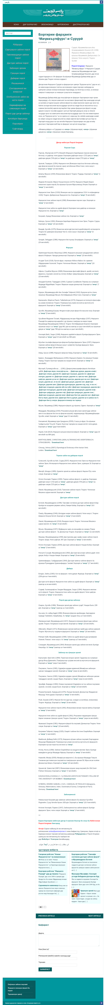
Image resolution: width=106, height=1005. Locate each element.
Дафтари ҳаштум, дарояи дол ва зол (75, 379)
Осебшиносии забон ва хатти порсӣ (18, 98)
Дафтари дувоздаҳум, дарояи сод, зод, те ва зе (76, 384)
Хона (16, 24)
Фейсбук (45, 839)
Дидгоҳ (41, 933)
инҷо (67, 129)
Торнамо (42, 962)
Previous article (46, 916)
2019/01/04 (43, 42)
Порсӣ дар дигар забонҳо (18, 113)
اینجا (45, 844)
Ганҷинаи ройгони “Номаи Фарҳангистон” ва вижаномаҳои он (52, 856)
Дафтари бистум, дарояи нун (79, 395)
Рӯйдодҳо (17, 44)
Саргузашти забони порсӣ (17, 50)
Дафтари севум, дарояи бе (50, 374)
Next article (95, 916)
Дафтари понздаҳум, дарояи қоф (52, 390)
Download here (58, 442)
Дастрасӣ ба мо (81, 24)
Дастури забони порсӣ (17, 63)
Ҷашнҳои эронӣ (86, 891)
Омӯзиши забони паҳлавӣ (17, 984)
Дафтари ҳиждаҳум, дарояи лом (80, 392)
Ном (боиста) (44, 949)
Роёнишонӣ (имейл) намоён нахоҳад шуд (54, 956)
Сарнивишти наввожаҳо (49, 885)
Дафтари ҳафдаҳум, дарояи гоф (52, 392)
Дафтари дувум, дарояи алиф (83, 371)
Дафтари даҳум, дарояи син (73, 382)
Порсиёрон (18, 124)
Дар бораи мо (30, 24)
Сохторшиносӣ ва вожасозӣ (17, 90)
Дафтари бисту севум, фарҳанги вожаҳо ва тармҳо (60, 400)
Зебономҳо (47, 24)
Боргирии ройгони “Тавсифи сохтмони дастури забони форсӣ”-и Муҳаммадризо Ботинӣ (86, 856)
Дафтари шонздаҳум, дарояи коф (81, 390)
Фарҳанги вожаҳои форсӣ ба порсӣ (19, 989)
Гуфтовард (18, 129)
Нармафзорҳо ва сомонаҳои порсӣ (18, 107)
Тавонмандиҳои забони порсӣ (18, 56)
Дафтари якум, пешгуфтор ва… (57, 371)
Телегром (54, 839)
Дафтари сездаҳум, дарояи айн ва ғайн (55, 387)
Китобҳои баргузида (17, 119)
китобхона (63, 24)
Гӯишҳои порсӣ (18, 73)
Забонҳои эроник (18, 68)
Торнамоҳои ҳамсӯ (15, 994)
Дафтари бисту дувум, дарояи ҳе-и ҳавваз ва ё (78, 398)
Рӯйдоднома (80, 834)
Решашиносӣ (18, 83)
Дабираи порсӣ (18, 78)
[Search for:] (18, 33)
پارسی (7, 2)
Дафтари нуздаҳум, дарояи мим (52, 395)
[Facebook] (101, 2)
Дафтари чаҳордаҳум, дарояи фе (86, 387)
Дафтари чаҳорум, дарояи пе (74, 374)
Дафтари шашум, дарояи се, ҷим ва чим (71, 376)
